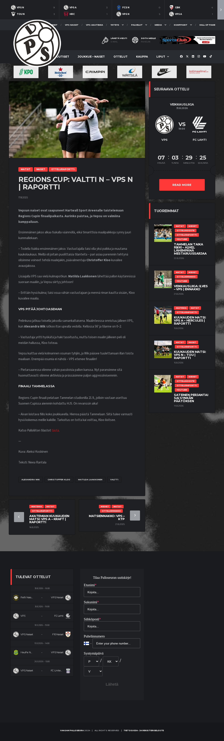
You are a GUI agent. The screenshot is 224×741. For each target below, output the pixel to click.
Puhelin (145, 42)
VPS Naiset (72, 25)
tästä (55, 430)
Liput (160, 56)
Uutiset (62, 56)
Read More (181, 185)
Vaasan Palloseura (72, 730)
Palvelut (137, 25)
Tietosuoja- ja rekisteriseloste (144, 730)
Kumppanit (180, 25)
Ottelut (121, 56)
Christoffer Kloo (59, 479)
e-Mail (114, 42)
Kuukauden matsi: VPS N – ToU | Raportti (190, 355)
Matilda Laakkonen (90, 479)
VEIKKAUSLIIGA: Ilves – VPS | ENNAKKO (191, 287)
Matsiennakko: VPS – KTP (107, 517)
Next (220, 9)
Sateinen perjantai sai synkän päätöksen (191, 398)
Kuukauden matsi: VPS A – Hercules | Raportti (190, 320)
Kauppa (142, 56)
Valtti (114, 479)
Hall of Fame (207, 25)
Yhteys (114, 25)
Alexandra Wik (30, 479)
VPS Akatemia (94, 25)
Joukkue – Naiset (91, 56)
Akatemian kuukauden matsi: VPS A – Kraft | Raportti (49, 519)
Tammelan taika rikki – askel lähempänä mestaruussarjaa (190, 248)
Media (158, 25)
